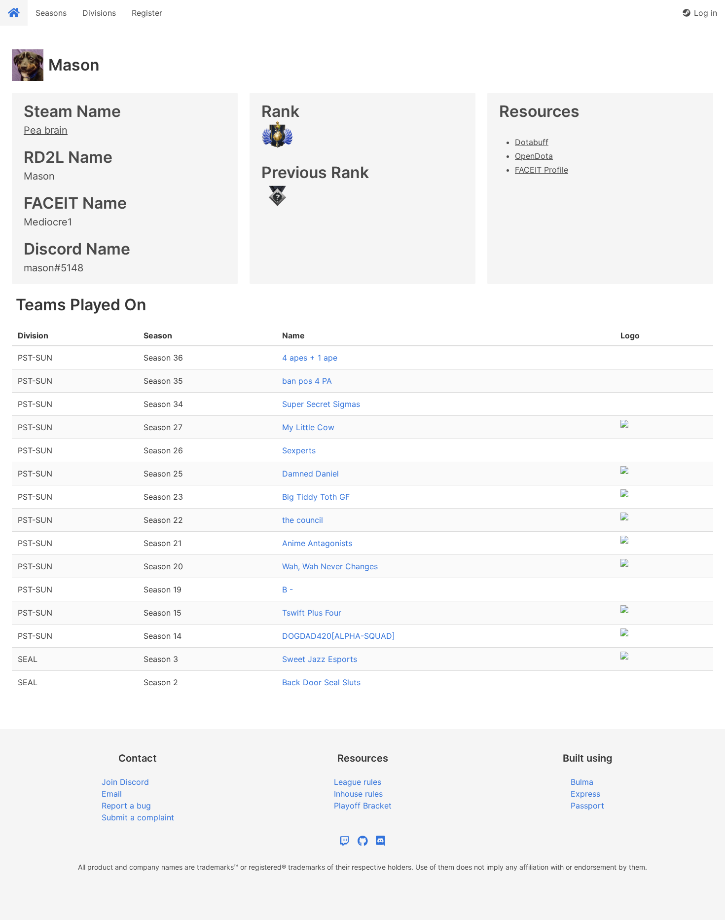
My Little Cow (308, 427)
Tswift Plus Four (311, 613)
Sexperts (299, 450)
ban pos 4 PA (307, 381)
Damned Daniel (310, 473)
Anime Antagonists (317, 543)
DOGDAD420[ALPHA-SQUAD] (338, 636)
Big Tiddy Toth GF (316, 497)
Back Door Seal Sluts (321, 682)
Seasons (51, 13)
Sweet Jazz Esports (319, 659)
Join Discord (125, 782)
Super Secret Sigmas (321, 404)
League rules (357, 782)
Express (585, 794)
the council (302, 520)
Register (147, 13)
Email (112, 794)
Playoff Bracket (363, 805)
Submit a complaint (138, 817)
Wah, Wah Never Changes (330, 566)
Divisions (99, 13)
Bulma (582, 782)
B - (287, 589)
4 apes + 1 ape (309, 358)
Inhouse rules (358, 794)
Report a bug (126, 805)
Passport (587, 805)
